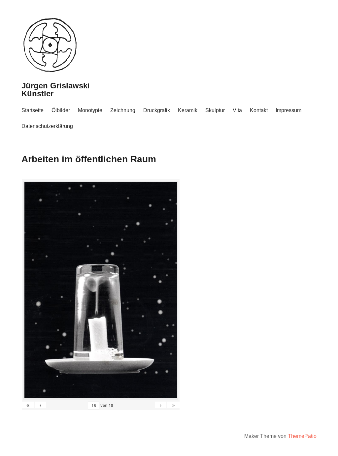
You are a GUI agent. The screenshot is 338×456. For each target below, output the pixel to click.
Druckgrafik (156, 110)
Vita (237, 110)
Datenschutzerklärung (47, 126)
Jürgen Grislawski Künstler (55, 89)
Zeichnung (122, 110)
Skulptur (215, 110)
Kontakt (259, 110)
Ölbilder (60, 110)
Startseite (32, 110)
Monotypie (90, 110)
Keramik (187, 110)
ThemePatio (302, 436)
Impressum (288, 110)
